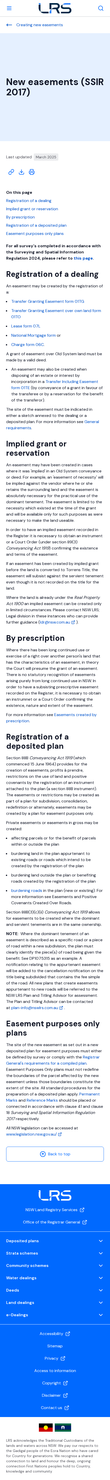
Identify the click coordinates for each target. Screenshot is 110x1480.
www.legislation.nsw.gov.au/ (32, 1134)
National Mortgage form (33, 335)
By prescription (20, 217)
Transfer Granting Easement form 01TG (47, 301)
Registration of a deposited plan (36, 225)
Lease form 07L (25, 326)
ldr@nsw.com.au (55, 622)
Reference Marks (42, 1100)
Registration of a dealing (28, 200)
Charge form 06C (27, 344)
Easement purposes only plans (35, 233)
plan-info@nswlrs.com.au (35, 1007)
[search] (101, 8)
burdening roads (26, 890)
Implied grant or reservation (32, 209)
